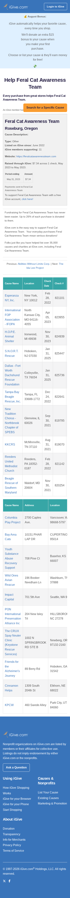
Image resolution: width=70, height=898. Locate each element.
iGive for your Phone (16, 804)
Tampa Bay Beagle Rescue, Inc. (13, 396)
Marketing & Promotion (52, 803)
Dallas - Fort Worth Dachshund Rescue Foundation (12, 375)
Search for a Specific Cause (45, 107)
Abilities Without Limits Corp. (34, 263)
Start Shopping (12, 809)
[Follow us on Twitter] (4, 881)
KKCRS (10, 444)
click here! (27, 199)
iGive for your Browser (17, 798)
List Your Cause (48, 792)
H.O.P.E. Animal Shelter (10, 336)
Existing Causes (48, 798)
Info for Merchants (14, 839)
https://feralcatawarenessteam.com (36, 156)
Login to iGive (55, 6)
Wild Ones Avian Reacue (11, 580)
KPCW (9, 705)
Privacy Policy (12, 845)
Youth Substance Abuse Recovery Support (11, 558)
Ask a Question (16, 767)
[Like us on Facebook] (9, 881)
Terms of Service (13, 850)
